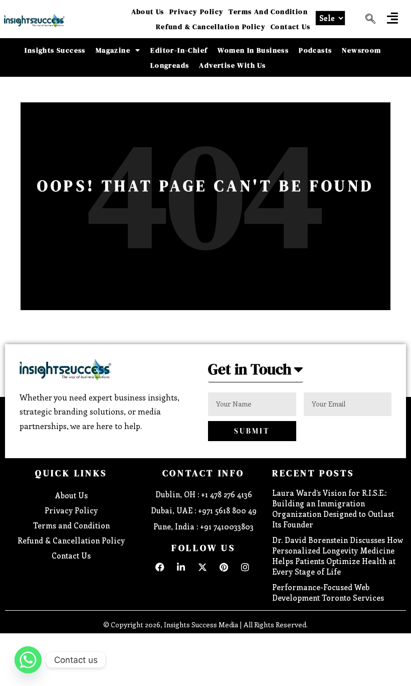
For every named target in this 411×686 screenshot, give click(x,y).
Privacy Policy (196, 12)
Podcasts (315, 50)
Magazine (113, 50)
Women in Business (253, 50)
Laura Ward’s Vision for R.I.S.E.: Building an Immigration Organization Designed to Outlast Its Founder (333, 508)
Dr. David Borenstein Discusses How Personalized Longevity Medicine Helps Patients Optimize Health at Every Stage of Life (337, 556)
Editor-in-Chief (179, 50)
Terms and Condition (268, 12)
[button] (392, 18)
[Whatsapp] (28, 659)
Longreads (169, 65)
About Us (147, 12)
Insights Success (55, 50)
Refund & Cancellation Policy (211, 27)
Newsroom (361, 50)
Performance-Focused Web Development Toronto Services (328, 592)
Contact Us (290, 27)
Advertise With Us (232, 65)
